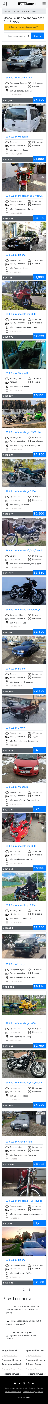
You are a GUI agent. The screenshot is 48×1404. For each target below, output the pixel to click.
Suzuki (26, 11)
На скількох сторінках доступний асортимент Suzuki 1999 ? (21, 1335)
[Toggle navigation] (44, 3)
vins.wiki (7, 11)
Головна (32, 1388)
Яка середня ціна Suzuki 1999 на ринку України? (23, 1322)
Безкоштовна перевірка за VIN (16, 1388)
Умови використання (13, 1392)
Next (42, 59)
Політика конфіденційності (33, 1392)
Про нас (40, 1388)
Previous (5, 59)
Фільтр (37, 36)
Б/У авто (17, 11)
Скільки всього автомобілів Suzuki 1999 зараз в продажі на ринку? (22, 1309)
